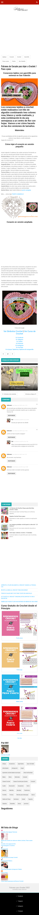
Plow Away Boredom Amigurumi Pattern (11, 869)
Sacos (33, 794)
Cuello (4, 786)
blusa (19, 803)
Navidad (19, 790)
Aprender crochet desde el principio (11, 772)
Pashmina (27, 790)
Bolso (10, 777)
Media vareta (19, 701)
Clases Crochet (6, 781)
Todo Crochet (4, 849)
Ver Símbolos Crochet (13, 331)
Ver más (19, 738)
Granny (4, 790)
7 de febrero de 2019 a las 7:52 (21, 441)
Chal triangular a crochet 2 (8, 845)
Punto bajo (19, 669)
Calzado (25, 777)
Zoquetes (12, 803)
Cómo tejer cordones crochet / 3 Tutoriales (20, 532)
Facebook (20, 896)
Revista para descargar (22, 794)
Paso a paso (5, 61)
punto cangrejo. (26, 190)
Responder (11, 415)
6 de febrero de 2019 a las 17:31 (19, 405)
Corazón (12, 57)
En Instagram (19, 345)
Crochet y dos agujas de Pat (8, 844)
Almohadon (5, 768)
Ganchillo (26, 57)
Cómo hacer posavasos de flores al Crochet (12, 881)
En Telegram (19, 339)
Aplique (4, 57)
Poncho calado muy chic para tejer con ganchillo (16, 593)
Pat (12, 419)
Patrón (14, 61)
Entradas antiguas (30, 394)
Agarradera (21, 763)
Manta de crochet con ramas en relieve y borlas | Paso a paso (16, 840)
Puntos (11, 794)
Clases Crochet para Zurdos (20, 781)
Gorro (28, 786)
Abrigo (4, 763)
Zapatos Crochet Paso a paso (17, 516)
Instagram (20, 906)
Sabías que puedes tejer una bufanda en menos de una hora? (19, 601)
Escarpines (20, 786)
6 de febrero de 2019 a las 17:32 (19, 430)
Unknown (9, 405)
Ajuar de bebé (30, 763)
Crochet (19, 57)
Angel (22, 768)
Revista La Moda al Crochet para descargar (14, 590)
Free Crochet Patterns (6, 861)
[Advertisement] (19, 34)
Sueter (23, 799)
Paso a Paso (4, 872)
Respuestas (37, 404)
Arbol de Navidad (28, 772)
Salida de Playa (6, 799)
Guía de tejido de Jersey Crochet (9, 857)
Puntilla (4, 794)
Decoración (12, 786)
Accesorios (12, 763)
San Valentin (22, 61)
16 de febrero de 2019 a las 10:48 (20, 467)
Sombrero (16, 799)
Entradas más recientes (10, 394)
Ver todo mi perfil (5, 755)
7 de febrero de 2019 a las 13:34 (21, 419)
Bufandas (17, 777)
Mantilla (11, 790)
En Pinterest (19, 343)
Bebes (3, 777)
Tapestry (30, 799)
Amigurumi (15, 768)
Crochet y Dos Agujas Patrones (9, 832)
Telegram (20, 901)
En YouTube (19, 347)
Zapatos (4, 803)
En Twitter (20, 341)
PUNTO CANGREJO (18, 194)
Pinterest (20, 911)
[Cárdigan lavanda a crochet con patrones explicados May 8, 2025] (19, 364)
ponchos (26, 803)
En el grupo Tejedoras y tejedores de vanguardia (19, 349)
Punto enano (19, 638)
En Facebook (19, 337)
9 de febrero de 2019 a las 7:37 (19, 454)
